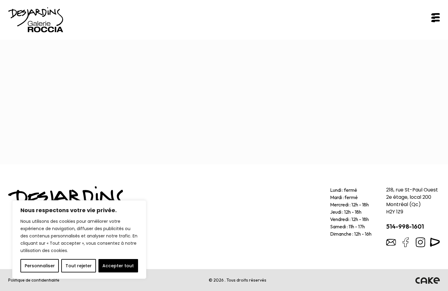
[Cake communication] (427, 280)
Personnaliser (40, 266)
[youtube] (435, 242)
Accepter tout (118, 266)
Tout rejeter (79, 266)
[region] (79, 239)
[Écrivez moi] (391, 242)
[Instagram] (420, 242)
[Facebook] (406, 242)
